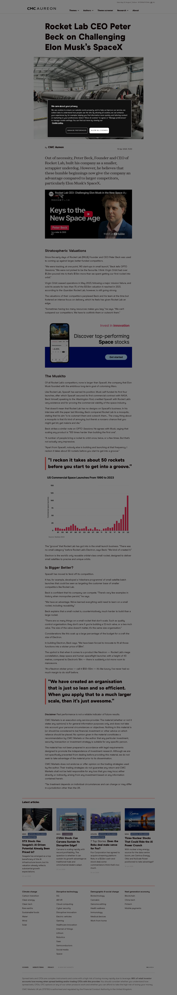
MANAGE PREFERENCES (76, 130)
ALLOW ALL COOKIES (99, 130)
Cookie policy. (57, 123)
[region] (89, 118)
